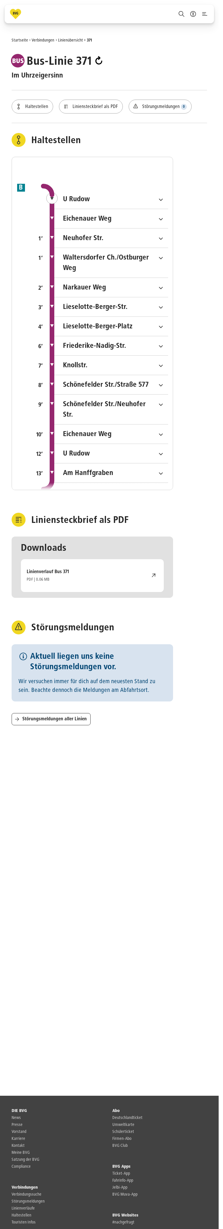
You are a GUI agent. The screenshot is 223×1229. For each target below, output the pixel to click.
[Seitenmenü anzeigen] (204, 14)
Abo (116, 1111)
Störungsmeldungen (28, 1201)
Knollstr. (111, 365)
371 (89, 40)
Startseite (20, 40)
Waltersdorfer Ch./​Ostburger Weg (111, 262)
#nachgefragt (123, 1222)
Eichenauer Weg (115, 218)
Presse (17, 1125)
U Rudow (115, 199)
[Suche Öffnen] (181, 14)
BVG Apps (121, 1167)
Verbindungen (43, 40)
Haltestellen (21, 1215)
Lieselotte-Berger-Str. (111, 306)
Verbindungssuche (27, 1194)
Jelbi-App (119, 1187)
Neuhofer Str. (111, 238)
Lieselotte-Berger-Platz (111, 326)
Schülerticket (123, 1132)
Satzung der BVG (25, 1160)
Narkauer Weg (111, 287)
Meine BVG (21, 1153)
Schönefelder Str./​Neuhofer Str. (111, 409)
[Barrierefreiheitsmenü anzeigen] (193, 14)
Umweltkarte (123, 1125)
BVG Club (120, 1146)
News (16, 1118)
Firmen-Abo (122, 1139)
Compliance (21, 1167)
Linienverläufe (23, 1208)
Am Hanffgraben (111, 472)
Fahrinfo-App (122, 1180)
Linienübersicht (70, 40)
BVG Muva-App (125, 1194)
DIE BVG (19, 1111)
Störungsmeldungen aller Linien (54, 719)
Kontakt (18, 1146)
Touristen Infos (24, 1222)
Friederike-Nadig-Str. (111, 345)
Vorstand (19, 1132)
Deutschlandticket (127, 1118)
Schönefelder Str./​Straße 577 (111, 384)
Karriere (18, 1139)
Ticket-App (121, 1174)
